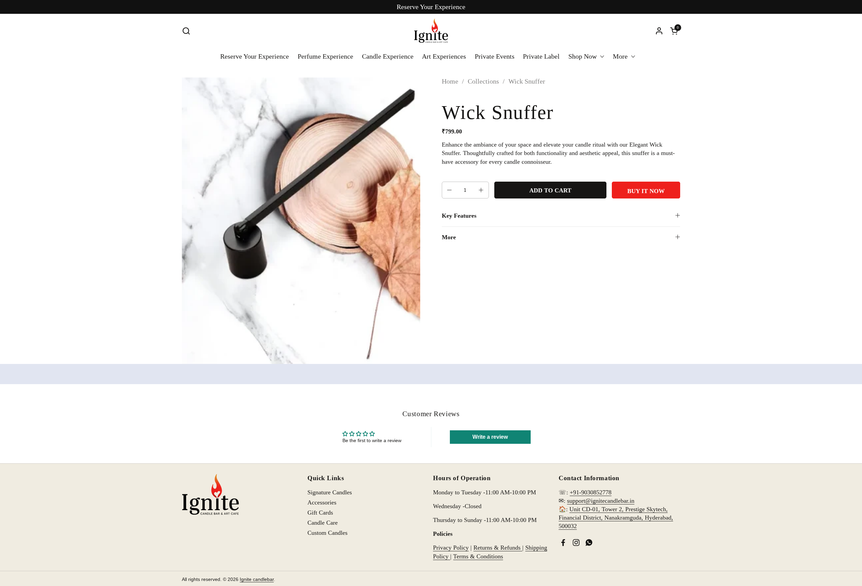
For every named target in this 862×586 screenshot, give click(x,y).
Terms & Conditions (478, 556)
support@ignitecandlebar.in (600, 500)
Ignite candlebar (257, 579)
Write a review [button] (490, 437)
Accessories (321, 502)
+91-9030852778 (590, 492)
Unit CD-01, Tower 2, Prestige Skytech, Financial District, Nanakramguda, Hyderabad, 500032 (616, 517)
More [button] (449, 237)
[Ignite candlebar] (431, 31)
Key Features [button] (459, 215)
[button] (186, 31)
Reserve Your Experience (431, 6)
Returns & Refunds (497, 547)
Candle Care (322, 522)
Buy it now (646, 191)
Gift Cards (320, 512)
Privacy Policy (451, 547)
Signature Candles (329, 492)
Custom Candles (327, 532)
